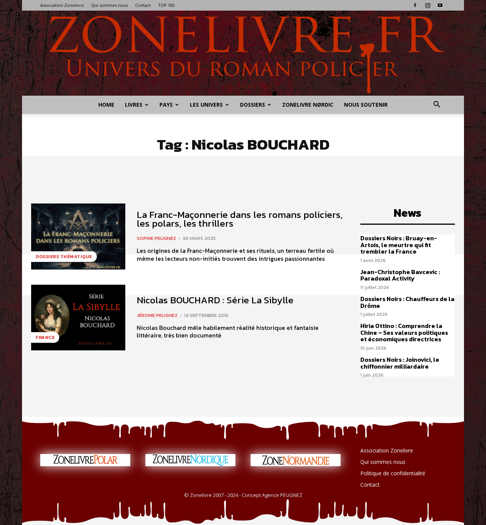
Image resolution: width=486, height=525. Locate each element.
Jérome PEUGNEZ (157, 315)
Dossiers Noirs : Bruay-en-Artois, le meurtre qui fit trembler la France (398, 244)
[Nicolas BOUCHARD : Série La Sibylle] (78, 318)
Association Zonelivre (62, 5)
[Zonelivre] (243, 53)
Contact (143, 5)
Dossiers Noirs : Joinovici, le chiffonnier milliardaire (399, 363)
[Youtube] (440, 5)
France (45, 337)
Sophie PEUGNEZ (156, 238)
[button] (437, 105)
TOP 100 (166, 5)
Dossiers (252, 104)
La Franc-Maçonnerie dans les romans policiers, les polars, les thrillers (239, 218)
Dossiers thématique (64, 256)
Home (106, 104)
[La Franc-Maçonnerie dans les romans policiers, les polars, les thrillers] (78, 236)
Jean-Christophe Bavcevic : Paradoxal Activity (400, 275)
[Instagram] (427, 5)
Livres (133, 104)
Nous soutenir (366, 104)
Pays (166, 104)
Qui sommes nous (109, 5)
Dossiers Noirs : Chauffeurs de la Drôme (407, 302)
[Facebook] (415, 5)
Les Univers (206, 104)
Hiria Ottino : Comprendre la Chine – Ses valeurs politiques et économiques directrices (404, 332)
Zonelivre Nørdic (307, 104)
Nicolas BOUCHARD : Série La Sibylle (215, 300)
